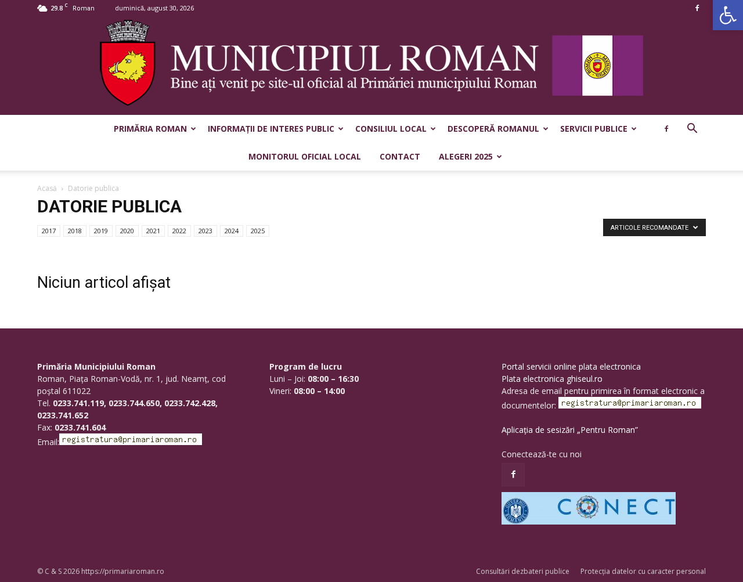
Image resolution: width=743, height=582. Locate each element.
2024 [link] (232, 230)
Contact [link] (400, 156)
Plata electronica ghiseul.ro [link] (552, 378)
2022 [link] (179, 230)
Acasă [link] (47, 188)
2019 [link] (101, 230)
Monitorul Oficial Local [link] (304, 156)
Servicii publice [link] (593, 128)
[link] (728, 15)
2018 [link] (75, 230)
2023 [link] (205, 230)
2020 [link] (127, 230)
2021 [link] (153, 230)
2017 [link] (49, 230)
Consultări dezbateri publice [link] (522, 571)
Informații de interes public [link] (271, 128)
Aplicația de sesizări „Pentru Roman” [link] (570, 429)
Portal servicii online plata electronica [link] (571, 366)
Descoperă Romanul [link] (493, 128)
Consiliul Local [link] (391, 128)
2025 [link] (258, 230)
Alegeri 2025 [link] (466, 156)
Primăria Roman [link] (150, 128)
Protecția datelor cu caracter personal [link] (643, 571)
